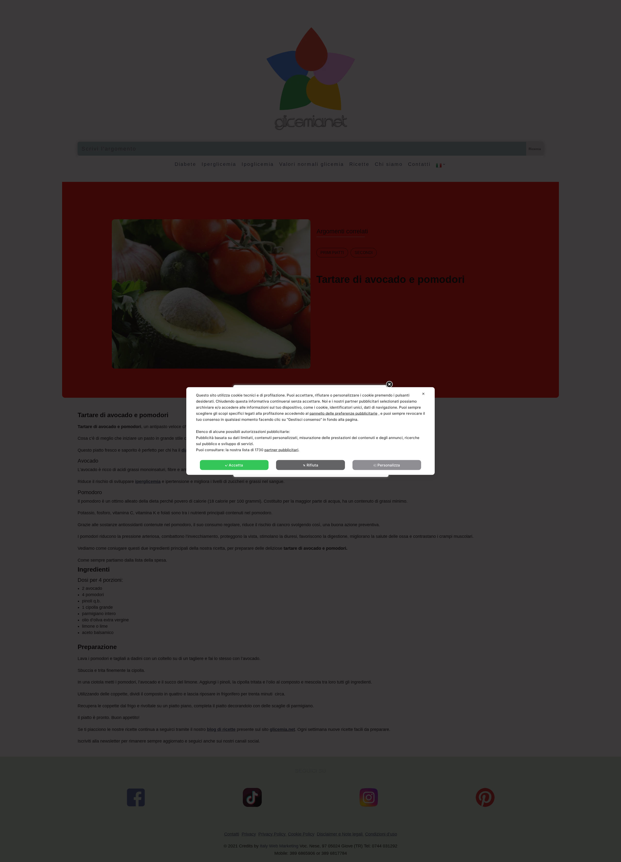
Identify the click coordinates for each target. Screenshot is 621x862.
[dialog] (310, 431)
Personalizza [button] (388, 465)
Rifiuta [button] (312, 465)
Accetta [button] (236, 465)
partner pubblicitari (281, 450)
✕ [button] (423, 393)
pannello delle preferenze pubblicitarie (343, 413)
